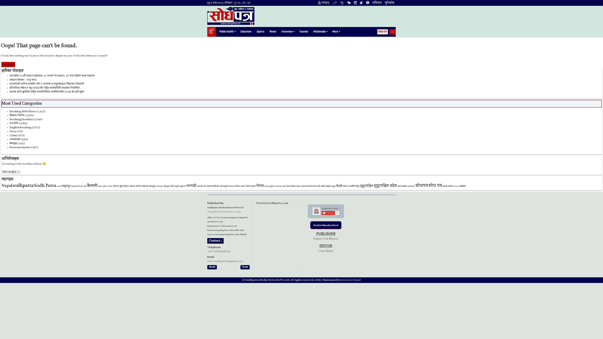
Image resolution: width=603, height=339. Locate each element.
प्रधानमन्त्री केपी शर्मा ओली (310, 186)
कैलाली (92, 186)
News (13, 131)
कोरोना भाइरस (129, 186)
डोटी (172, 186)
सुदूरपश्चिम (366, 186)
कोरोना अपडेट (107, 186)
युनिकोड (389, 3)
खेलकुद (13, 143)
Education (246, 31)
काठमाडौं (73, 186)
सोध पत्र (435, 186)
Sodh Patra (45, 185)
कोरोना (100, 186)
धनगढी (191, 186)
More (335, 31)
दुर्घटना (183, 186)
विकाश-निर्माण (17, 115)
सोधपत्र (421, 185)
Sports (260, 31)
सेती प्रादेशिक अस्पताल (406, 186)
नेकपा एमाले (251, 186)
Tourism (303, 31)
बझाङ (328, 186)
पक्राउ (298, 186)
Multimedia (319, 31)
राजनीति (14, 123)
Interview (287, 31)
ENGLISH (382, 31)
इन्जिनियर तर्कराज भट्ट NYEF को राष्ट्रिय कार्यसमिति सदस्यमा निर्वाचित (45, 88)
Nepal (7, 186)
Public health (226, 31)
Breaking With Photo (23, 111)
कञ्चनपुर (66, 186)
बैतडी (339, 186)
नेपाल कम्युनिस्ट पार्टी (271, 186)
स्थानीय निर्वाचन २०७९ (451, 186)
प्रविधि (323, 186)
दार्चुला (177, 186)
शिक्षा (357, 186)
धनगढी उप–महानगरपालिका (208, 186)
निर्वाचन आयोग (239, 186)
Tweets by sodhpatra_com (272, 203)
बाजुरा (333, 186)
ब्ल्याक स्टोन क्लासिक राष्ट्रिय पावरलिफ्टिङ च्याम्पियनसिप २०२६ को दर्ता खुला (47, 92)
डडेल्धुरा (167, 186)
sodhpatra (23, 185)
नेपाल (260, 186)
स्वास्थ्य (462, 186)
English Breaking (20, 127)
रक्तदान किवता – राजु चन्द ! (23, 80)
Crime (13, 135)
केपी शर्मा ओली (82, 186)
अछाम (59, 186)
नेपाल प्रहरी (282, 186)
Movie (273, 31)
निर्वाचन (231, 186)
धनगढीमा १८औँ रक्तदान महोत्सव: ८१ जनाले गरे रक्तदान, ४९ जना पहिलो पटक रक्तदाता (52, 76)
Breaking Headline (21, 119)
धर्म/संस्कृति (224, 186)
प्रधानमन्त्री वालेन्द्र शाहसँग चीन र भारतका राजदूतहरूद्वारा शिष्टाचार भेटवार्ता (47, 84)
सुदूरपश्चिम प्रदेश (385, 186)
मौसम (345, 186)
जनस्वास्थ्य (15, 139)
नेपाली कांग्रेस (291, 186)
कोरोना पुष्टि (117, 186)
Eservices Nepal (351, 280)
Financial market (20, 147)
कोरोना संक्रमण (142, 186)
